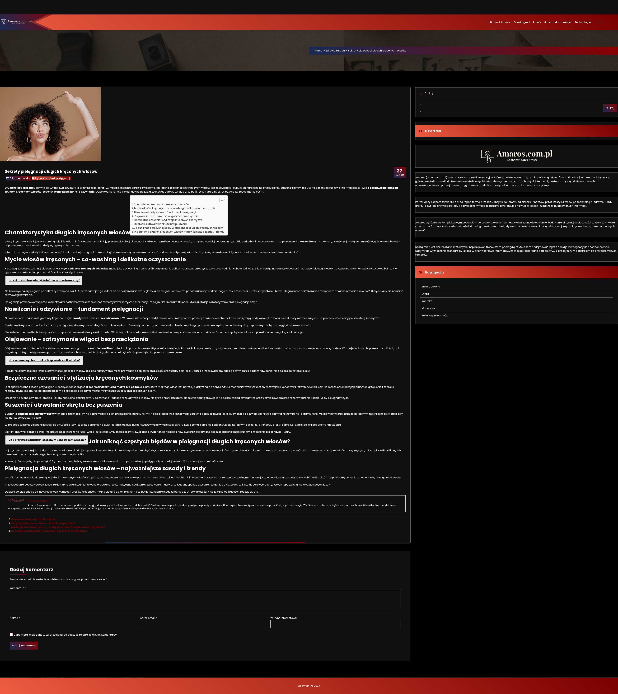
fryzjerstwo (42, 178)
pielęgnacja (63, 178)
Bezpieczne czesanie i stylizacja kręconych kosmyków (168, 220)
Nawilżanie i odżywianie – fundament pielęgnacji (165, 212)
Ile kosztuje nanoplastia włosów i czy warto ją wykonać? (49, 531)
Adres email (148, 618)
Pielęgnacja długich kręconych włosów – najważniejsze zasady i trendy (179, 231)
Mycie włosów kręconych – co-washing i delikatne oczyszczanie (174, 208)
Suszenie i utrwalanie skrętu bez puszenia (160, 224)
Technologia (583, 22)
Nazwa (15, 618)
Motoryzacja (563, 22)
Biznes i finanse (500, 22)
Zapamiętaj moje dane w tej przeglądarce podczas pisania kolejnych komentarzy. (65, 635)
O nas (425, 294)
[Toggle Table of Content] (220, 200)
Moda (547, 22)
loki (52, 178)
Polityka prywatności (435, 315)
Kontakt (427, 301)
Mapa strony (430, 308)
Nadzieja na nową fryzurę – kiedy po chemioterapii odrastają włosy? (58, 527)
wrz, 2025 (399, 172)
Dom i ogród (522, 22)
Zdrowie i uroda (605, 22)
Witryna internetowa (283, 618)
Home (318, 50)
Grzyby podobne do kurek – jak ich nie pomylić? (43, 523)
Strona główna (431, 286)
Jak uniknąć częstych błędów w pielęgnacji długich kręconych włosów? (179, 228)
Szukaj (429, 93)
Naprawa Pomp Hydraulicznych (33, 519)
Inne (536, 22)
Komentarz (18, 588)
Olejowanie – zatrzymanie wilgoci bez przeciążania (167, 216)
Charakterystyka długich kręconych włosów (161, 204)
